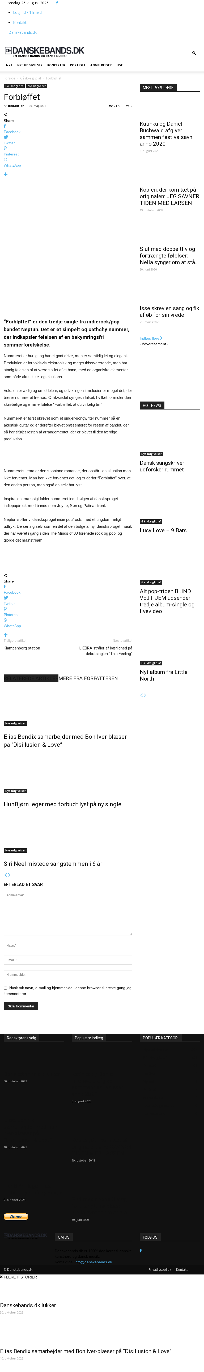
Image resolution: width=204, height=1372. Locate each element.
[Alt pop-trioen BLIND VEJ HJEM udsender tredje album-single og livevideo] (170, 565)
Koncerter (56, 65)
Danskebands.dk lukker (32, 1074)
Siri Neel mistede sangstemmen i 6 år (53, 863)
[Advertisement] (106, 37)
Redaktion (16, 106)
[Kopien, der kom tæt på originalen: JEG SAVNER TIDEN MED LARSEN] (170, 173)
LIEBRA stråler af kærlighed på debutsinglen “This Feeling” (105, 651)
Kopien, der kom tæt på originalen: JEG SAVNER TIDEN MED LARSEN (169, 196)
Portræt (78, 65)
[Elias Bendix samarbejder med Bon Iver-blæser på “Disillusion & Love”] (68, 706)
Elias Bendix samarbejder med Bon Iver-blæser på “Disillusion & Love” (30, 1130)
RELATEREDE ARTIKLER (31, 678)
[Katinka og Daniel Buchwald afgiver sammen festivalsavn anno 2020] (170, 108)
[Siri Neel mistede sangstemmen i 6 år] (68, 833)
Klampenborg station (22, 648)
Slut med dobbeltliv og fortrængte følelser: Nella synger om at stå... (169, 255)
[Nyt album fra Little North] (170, 645)
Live (120, 65)
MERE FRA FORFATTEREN (88, 678)
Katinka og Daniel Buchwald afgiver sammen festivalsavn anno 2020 (166, 134)
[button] (194, 53)
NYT (9, 65)
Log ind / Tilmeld (27, 12)
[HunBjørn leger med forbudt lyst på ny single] (68, 773)
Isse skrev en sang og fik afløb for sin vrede (169, 311)
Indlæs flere (149, 338)
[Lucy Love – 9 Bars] (170, 504)
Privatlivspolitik (159, 1269)
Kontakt (20, 22)
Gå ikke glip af (30, 78)
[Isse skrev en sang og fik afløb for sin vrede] (170, 292)
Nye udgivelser (29, 65)
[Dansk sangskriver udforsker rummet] (170, 436)
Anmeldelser (101, 65)
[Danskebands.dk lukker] (34, 1058)
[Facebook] (57, 2)
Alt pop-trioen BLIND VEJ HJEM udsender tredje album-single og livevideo (167, 601)
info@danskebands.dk (93, 1262)
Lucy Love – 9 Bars (163, 530)
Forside (9, 78)
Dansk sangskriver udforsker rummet (162, 466)
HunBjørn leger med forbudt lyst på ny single (62, 804)
